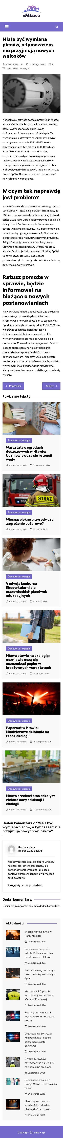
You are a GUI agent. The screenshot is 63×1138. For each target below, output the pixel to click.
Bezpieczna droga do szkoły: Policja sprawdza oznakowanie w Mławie (39, 953)
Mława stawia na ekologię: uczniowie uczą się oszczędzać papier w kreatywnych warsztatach (28, 662)
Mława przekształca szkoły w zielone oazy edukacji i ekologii (30, 800)
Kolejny (50, 386)
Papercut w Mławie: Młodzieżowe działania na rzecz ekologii (27, 732)
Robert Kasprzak (14, 64)
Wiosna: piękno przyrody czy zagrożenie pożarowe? (29, 522)
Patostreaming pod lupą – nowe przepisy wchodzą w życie (40, 974)
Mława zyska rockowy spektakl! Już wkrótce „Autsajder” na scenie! (37, 1105)
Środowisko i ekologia (17, 68)
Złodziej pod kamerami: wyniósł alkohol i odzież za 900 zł (40, 1016)
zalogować (21, 906)
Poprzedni (15, 386)
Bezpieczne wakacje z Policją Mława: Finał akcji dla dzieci (41, 1084)
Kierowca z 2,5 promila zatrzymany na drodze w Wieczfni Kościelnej (39, 995)
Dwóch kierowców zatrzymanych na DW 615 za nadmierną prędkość (39, 1062)
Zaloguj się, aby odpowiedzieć (25, 885)
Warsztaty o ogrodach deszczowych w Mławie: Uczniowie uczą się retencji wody (29, 453)
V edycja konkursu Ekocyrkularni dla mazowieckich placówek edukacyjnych (26, 590)
